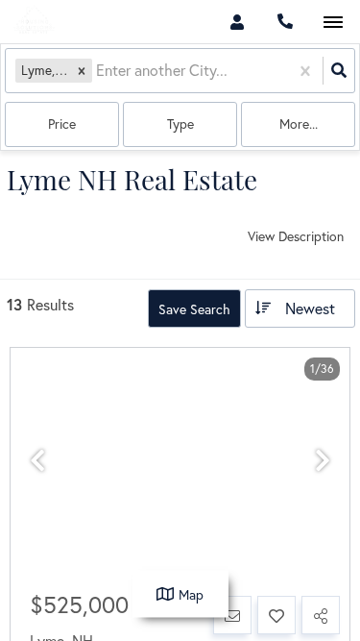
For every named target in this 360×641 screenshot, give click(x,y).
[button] (81, 71)
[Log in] (236, 21)
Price (62, 123)
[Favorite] (276, 615)
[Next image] (322, 460)
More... (298, 123)
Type (180, 123)
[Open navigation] (332, 22)
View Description (296, 236)
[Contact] (232, 615)
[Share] (320, 615)
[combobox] (98, 71)
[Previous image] (37, 460)
